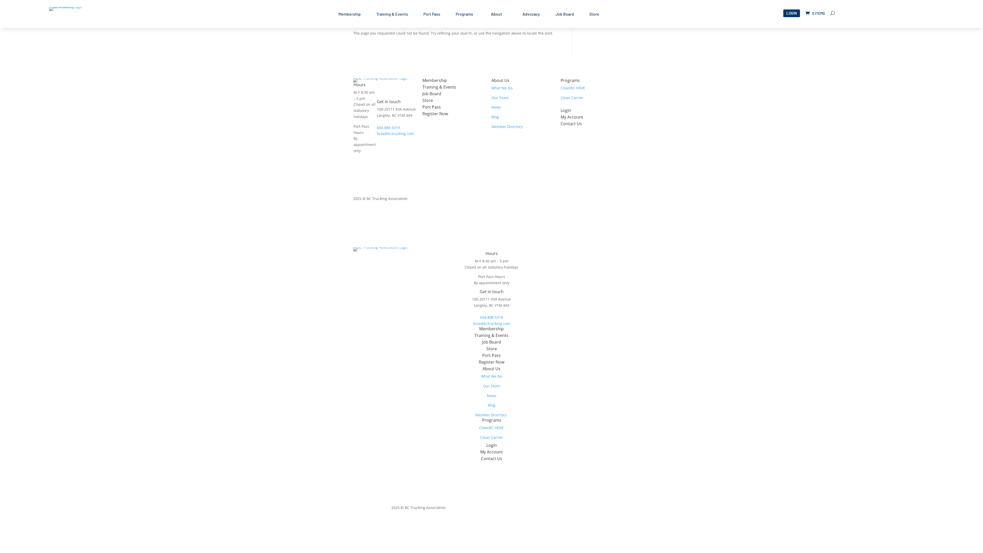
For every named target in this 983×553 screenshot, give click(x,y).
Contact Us (571, 123)
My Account (572, 117)
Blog (495, 116)
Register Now (435, 113)
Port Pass (431, 14)
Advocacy (531, 14)
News (496, 107)
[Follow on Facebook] (605, 200)
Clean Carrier (572, 97)
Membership (349, 14)
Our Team (500, 97)
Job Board (564, 14)
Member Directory (507, 126)
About (496, 14)
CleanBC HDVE (573, 88)
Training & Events (392, 14)
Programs (464, 14)
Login (791, 13)
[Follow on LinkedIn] (615, 200)
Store (594, 14)
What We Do (502, 88)
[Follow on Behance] (626, 200)
